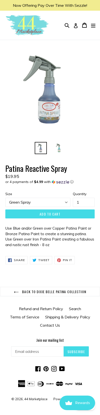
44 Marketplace (36, 399)
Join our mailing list (50, 340)
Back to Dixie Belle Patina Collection (53, 291)
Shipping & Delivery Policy (67, 317)
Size (8, 194)
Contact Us (50, 325)
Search (75, 308)
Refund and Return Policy (41, 308)
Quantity (79, 194)
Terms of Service (24, 317)
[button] (50, 182)
